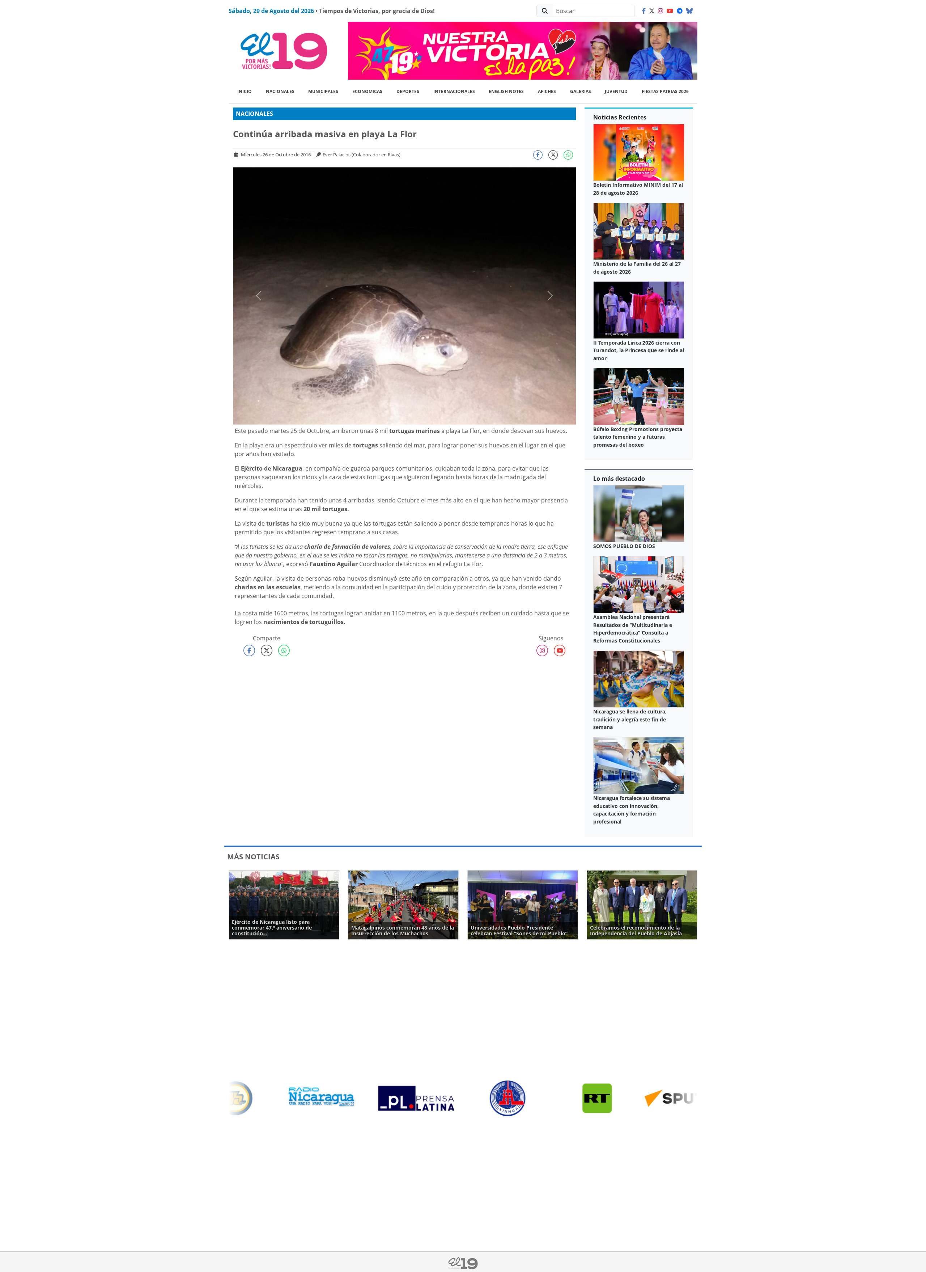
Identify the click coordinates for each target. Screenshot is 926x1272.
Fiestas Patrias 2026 (665, 91)
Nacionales (280, 91)
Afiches (547, 91)
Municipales (323, 91)
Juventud (616, 91)
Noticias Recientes (619, 117)
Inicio (244, 91)
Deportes (407, 91)
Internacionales (454, 91)
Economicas (367, 91)
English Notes (506, 91)
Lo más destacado (619, 479)
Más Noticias (253, 857)
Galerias (580, 91)
